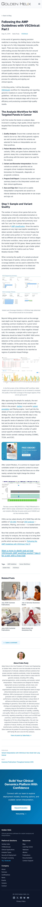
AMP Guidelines (12, 564)
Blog (24, 844)
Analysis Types (6, 852)
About (3, 869)
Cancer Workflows (24, 564)
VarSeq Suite (6, 844)
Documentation (27, 858)
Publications (26, 855)
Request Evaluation (21, 808)
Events (4, 880)
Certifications (6, 875)
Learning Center (28, 847)
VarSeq (19, 406)
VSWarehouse (6, 847)
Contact (4, 886)
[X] (17, 898)
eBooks (25, 852)
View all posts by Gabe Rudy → (21, 735)
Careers (4, 883)
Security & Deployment (9, 855)
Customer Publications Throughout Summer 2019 (17, 762)
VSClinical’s (6, 90)
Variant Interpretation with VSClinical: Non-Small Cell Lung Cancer (21, 754)
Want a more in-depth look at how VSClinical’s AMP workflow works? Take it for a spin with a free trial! (21, 553)
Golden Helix (6, 567)
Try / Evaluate (6, 860)
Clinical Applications (8, 849)
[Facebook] (21, 898)
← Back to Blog (6, 15)
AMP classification (18, 226)
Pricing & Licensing (8, 858)
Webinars (26, 849)
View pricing (21, 814)
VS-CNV (13, 522)
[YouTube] (28, 898)
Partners (4, 872)
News (3, 877)
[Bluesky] (24, 898)
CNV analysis (29, 522)
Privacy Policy (21, 901)
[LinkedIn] (14, 898)
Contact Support (28, 860)
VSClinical (24, 34)
